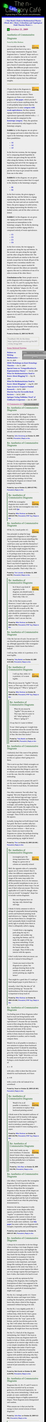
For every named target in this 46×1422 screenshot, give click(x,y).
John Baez (20, 1167)
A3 (12, 148)
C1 (12, 235)
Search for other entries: (35, 353)
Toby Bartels (19, 659)
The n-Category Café (23, 7)
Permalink (17, 438)
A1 (12, 143)
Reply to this (26, 438)
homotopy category (15, 121)
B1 (12, 187)
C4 (12, 242)
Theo (16, 842)
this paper (19, 100)
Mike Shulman (20, 513)
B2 (12, 190)
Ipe (18, 509)
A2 (12, 145)
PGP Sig (29, 516)
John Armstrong (20, 436)
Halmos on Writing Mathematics (12, 355)
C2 (12, 237)
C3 (12, 240)
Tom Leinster (19, 573)
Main (16, 23)
